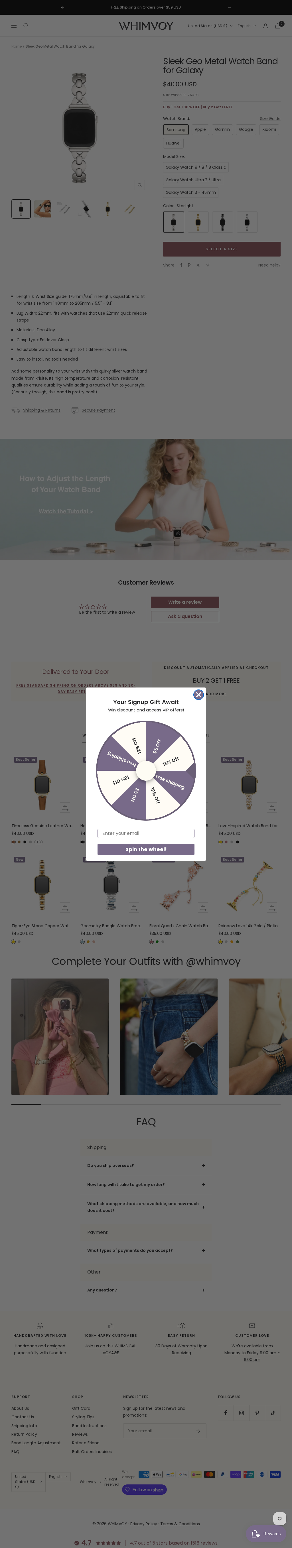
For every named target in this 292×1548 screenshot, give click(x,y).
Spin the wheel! (146, 849)
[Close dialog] (199, 695)
